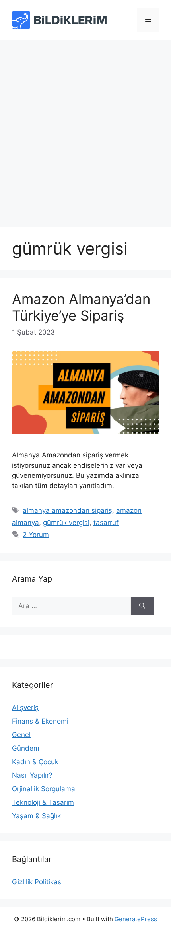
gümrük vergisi (66, 523)
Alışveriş (25, 708)
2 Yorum (36, 535)
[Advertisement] (85, 129)
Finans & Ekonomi (40, 721)
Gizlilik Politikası (37, 882)
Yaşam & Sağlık (36, 816)
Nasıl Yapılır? (32, 775)
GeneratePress (136, 919)
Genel (21, 735)
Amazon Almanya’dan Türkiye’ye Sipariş (81, 307)
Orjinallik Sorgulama (43, 789)
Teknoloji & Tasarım (43, 802)
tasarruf (106, 523)
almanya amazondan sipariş (67, 510)
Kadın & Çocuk (35, 762)
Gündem (25, 748)
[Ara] (142, 606)
